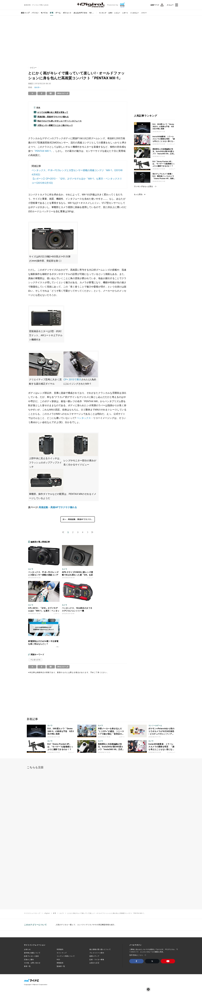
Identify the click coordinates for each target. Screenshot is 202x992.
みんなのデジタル (80, 13)
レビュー (117, 13)
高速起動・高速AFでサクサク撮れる (58, 507)
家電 (51, 13)
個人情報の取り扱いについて (100, 949)
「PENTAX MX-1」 (43, 151)
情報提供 (60, 963)
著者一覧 (27, 966)
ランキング (102, 13)
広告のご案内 (29, 959)
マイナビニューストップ (32, 913)
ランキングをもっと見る (143, 186)
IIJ (91, 13)
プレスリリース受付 (96, 953)
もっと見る (138, 194)
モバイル (44, 13)
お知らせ (27, 949)
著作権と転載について (32, 953)
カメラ (62, 913)
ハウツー (144, 13)
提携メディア (94, 956)
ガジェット (67, 13)
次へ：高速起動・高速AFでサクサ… (78, 519)
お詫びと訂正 (94, 963)
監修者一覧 (61, 966)
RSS (58, 959)
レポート (125, 13)
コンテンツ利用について (66, 956)
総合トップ (25, 13)
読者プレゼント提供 (31, 956)
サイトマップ (62, 953)
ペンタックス (84, 418)
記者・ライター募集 (96, 959)
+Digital (47, 913)
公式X (110, 13)
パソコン (35, 13)
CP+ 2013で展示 (72, 379)
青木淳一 (37, 87)
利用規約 (60, 949)
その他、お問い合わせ (32, 963)
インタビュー (134, 13)
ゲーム (58, 13)
